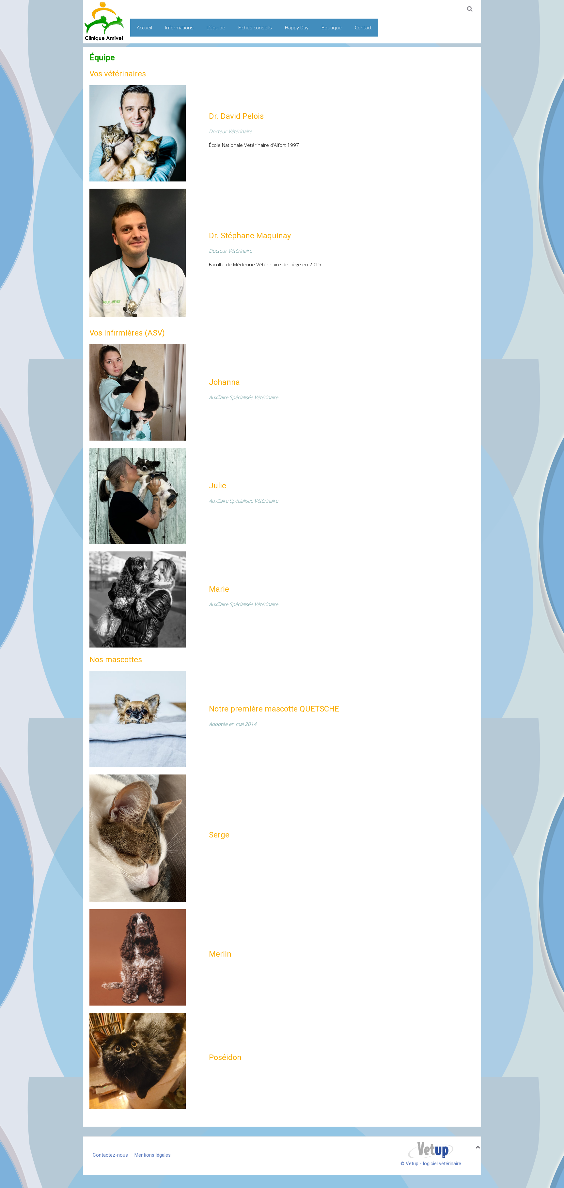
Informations (179, 27)
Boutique (331, 27)
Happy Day (296, 27)
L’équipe (216, 27)
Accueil (144, 27)
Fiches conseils (255, 27)
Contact (363, 27)
